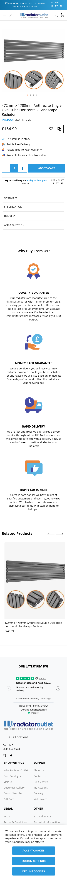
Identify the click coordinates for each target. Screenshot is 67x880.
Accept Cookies (33, 850)
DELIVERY (10, 216)
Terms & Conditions (15, 822)
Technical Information (47, 822)
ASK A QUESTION (14, 225)
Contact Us (40, 776)
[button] (27, 95)
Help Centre (41, 782)
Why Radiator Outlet (16, 770)
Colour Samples (13, 793)
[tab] (33, 197)
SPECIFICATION (13, 206)
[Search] (56, 15)
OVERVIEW (10, 197)
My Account (41, 787)
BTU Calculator (42, 816)
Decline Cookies (33, 871)
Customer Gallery (14, 787)
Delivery (38, 793)
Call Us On (9, 745)
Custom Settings (33, 860)
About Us (39, 770)
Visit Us (8, 782)
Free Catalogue (13, 776)
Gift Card (9, 799)
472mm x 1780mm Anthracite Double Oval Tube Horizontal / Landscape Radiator (33, 624)
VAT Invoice (40, 799)
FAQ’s (7, 816)
